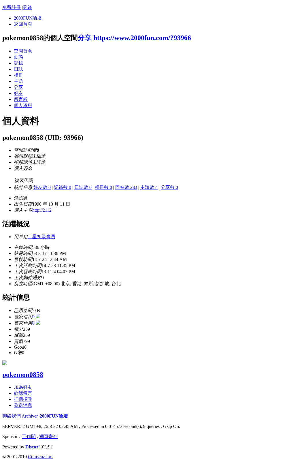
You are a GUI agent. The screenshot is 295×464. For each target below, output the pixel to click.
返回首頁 (23, 24)
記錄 (18, 63)
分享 (85, 38)
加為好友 (23, 387)
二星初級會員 (41, 236)
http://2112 (42, 210)
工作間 (29, 436)
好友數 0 (42, 187)
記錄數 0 (62, 187)
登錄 (27, 7)
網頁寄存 (48, 436)
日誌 (18, 69)
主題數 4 (149, 187)
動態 (18, 57)
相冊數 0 (103, 187)
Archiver (30, 416)
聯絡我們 (11, 416)
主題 (18, 81)
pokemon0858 (22, 374)
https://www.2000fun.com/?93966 (142, 38)
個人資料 (23, 105)
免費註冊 (11, 7)
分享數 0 (169, 187)
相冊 (18, 75)
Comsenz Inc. (40, 456)
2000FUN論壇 (28, 18)
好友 (18, 93)
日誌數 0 (83, 187)
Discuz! (32, 446)
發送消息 (23, 405)
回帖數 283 (126, 187)
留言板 (21, 99)
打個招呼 (23, 399)
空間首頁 (23, 50)
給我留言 (23, 393)
